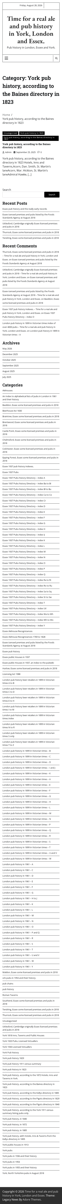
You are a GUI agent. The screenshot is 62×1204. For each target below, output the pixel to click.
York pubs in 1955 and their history (19, 1167)
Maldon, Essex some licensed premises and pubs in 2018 (30, 972)
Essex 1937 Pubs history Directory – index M (24, 551)
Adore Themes (32, 1199)
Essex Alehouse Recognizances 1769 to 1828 (23, 636)
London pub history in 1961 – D (17, 875)
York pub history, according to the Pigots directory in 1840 (30, 1104)
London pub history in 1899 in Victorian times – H (26, 801)
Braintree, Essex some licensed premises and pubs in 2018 (30, 416)
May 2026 (7, 348)
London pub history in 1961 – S (17, 943)
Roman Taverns (10, 995)
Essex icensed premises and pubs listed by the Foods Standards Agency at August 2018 (28, 216)
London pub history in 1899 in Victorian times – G (26, 796)
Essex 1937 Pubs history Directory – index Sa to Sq (27, 591)
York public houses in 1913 (15, 1144)
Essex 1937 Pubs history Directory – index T (23, 602)
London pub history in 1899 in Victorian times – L (26, 807)
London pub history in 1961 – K (17, 904)
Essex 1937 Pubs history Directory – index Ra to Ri (26, 579)
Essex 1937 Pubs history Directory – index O (23, 563)
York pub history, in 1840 (14, 1118)
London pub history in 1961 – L (17, 909)
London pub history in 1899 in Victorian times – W (26, 858)
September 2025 (10, 365)
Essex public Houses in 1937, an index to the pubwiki (28, 662)
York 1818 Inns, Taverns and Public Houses (23, 1035)
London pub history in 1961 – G (17, 892)
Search (6, 190)
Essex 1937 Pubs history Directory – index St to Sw (27, 597)
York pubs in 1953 (11, 1161)
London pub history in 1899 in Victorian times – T (26, 847)
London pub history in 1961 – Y (17, 966)
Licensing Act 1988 (11, 674)
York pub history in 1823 (31, 133)
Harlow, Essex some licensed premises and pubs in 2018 (29, 668)
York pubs (7, 1150)
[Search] (56, 58)
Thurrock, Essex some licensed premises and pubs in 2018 (30, 232)
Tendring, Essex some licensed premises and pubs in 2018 (30, 237)
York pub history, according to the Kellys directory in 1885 (30, 1092)
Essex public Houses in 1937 (16, 657)
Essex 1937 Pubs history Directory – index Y (23, 625)
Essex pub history (11, 651)
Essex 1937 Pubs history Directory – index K (23, 540)
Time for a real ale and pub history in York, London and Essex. (31, 29)
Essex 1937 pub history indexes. (18, 466)
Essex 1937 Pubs (10, 472)
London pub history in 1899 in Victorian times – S (26, 841)
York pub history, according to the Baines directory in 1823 (29, 138)
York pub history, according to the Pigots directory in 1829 (30, 1098)
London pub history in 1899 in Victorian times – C (26, 756)
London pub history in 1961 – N (17, 921)
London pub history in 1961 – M (18, 915)
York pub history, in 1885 (14, 1130)
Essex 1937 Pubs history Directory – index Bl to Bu (26, 489)
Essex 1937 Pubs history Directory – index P (23, 568)
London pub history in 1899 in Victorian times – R (26, 835)
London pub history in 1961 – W (18, 960)
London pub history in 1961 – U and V (20, 955)
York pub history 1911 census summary (21, 1063)
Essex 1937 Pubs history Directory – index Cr (24, 500)
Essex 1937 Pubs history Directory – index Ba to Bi (26, 483)
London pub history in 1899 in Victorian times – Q (26, 830)
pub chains (7, 983)
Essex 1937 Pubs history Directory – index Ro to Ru (27, 585)
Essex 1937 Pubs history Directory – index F (23, 517)
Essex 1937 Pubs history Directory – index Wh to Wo (27, 619)
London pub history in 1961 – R (17, 938)
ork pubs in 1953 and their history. (19, 977)
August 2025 (8, 371)
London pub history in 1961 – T (17, 949)
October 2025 (9, 359)
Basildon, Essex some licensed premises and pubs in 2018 (30, 405)
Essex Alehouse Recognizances (17, 631)
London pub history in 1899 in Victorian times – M (26, 813)
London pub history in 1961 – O (17, 926)
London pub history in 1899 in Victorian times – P (26, 824)
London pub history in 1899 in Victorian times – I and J (28, 767)
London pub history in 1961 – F (17, 887)
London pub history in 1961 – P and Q (21, 932)
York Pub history (10, 1052)
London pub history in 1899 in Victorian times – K (26, 773)
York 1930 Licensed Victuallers (17, 1046)
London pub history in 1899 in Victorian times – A (26, 779)
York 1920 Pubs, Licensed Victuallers (20, 1041)
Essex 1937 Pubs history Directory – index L (23, 545)
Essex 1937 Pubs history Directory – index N (23, 557)
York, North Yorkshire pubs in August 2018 (23, 1173)
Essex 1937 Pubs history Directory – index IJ (23, 534)
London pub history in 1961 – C (17, 870)
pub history (8, 989)
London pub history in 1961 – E (17, 881)
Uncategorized (10, 133)
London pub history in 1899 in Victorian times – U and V (29, 852)
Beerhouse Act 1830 (12, 410)
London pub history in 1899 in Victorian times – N (26, 818)
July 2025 (6, 376)
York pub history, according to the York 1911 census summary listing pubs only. (27, 1111)
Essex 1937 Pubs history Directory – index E (23, 511)
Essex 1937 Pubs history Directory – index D (23, 506)
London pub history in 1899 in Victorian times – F (26, 790)
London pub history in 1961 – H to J (19, 898)
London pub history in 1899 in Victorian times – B (26, 750)
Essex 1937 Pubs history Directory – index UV (24, 608)
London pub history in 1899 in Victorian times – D (26, 762)
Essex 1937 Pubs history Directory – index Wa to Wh (27, 614)
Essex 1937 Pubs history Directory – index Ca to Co (27, 494)
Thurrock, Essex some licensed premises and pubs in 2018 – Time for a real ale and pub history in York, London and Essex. (30, 255)
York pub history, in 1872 (14, 1124)
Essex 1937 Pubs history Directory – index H (23, 528)
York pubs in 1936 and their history (19, 1155)
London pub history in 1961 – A (17, 864)
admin (8, 152)
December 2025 (10, 354)
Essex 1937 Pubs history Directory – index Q (23, 574)
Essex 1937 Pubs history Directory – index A (23, 477)
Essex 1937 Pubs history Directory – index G (23, 523)
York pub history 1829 (13, 1058)
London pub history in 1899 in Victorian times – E (26, 784)
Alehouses (7, 390)
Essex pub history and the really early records (24, 208)
